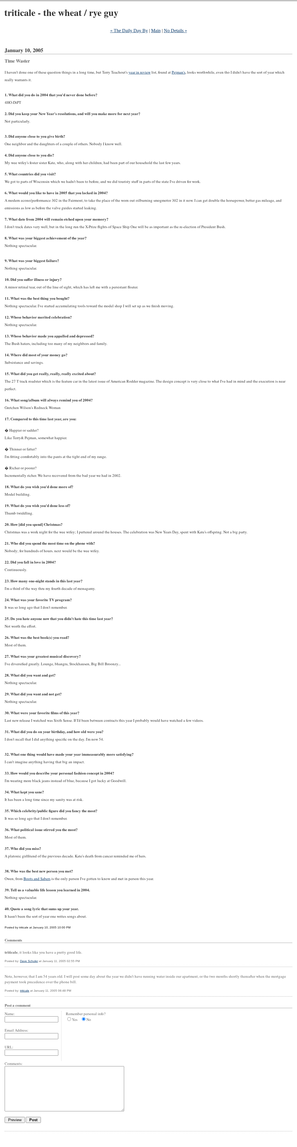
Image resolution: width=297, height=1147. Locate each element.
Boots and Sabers (36, 878)
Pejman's (178, 72)
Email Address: (16, 1030)
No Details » (175, 30)
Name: (10, 1013)
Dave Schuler (29, 961)
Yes (74, 1019)
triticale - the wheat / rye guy (61, 12)
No (88, 1019)
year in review (139, 72)
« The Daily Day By (129, 30)
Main (156, 30)
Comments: (14, 1063)
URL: (9, 1047)
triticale (24, 990)
